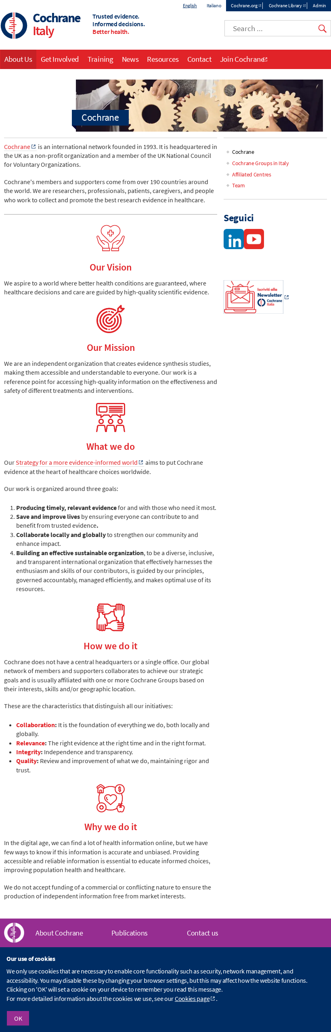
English (190, 5)
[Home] (14, 26)
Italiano (214, 5)
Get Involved (60, 59)
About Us (18, 59)
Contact (199, 59)
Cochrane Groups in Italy (260, 163)
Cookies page (192, 998)
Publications (129, 933)
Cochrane (17, 147)
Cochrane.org (244, 5)
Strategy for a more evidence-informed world (77, 462)
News (130, 59)
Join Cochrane (242, 59)
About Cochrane (59, 933)
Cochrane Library (285, 5)
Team (238, 185)
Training (100, 59)
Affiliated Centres (251, 174)
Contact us (202, 933)
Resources (162, 59)
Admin (319, 5)
